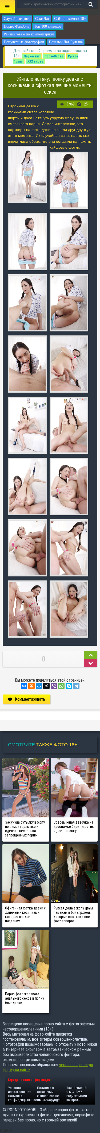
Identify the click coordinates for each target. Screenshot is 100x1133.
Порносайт (32, 56)
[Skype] (69, 686)
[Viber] (54, 686)
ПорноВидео (54, 56)
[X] (46, 686)
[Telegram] (76, 686)
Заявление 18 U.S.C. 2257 (76, 1090)
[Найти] (90, 4)
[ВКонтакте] (24, 686)
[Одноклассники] (31, 686)
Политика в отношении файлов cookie (48, 1092)
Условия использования (19, 1090)
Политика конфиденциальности (24, 1098)
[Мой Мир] (39, 686)
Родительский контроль (76, 1098)
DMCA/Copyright (48, 1100)
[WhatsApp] (61, 686)
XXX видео (35, 61)
